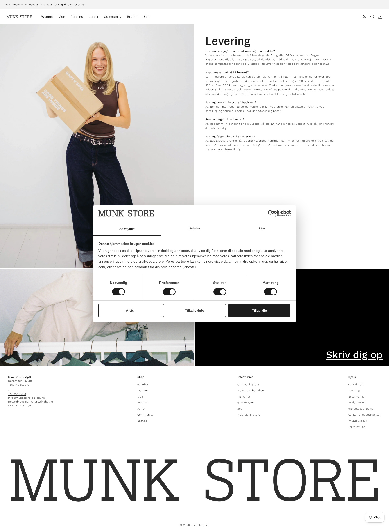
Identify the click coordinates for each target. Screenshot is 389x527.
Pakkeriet (243, 396)
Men (61, 16)
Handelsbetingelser (361, 408)
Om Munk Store (248, 384)
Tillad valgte (194, 310)
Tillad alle (259, 310)
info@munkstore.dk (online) (26, 397)
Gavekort (143, 384)
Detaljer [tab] (194, 228)
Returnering (356, 396)
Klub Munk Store (248, 414)
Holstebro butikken (250, 390)
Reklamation (356, 402)
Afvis (130, 310)
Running (77, 16)
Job (239, 408)
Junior (93, 16)
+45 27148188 (17, 394)
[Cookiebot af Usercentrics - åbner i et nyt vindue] (271, 213)
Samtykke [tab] (127, 229)
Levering (354, 390)
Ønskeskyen (245, 402)
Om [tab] (262, 228)
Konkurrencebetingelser (364, 414)
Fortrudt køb (356, 426)
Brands (132, 16)
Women (47, 16)
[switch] (169, 291)
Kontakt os (355, 384)
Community (113, 16)
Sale (147, 16)
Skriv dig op (354, 355)
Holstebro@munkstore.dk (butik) (30, 401)
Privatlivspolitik (358, 420)
